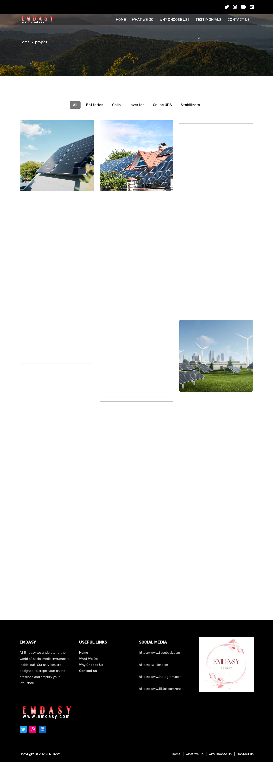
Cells (116, 105)
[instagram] (235, 7)
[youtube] (243, 7)
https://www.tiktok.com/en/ (160, 689)
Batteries (94, 105)
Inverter (137, 105)
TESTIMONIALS (208, 19)
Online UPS (162, 105)
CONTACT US (238, 19)
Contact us (88, 671)
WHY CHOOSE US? (174, 19)
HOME (121, 19)
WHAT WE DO (142, 19)
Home (83, 653)
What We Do (88, 659)
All (75, 105)
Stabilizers (190, 105)
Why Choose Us (91, 665)
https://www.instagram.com (160, 677)
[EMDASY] (38, 19)
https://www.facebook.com (159, 653)
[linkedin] (252, 7)
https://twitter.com (153, 665)
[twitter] (227, 7)
